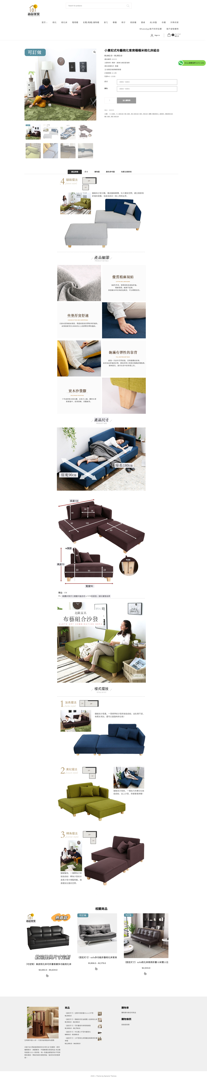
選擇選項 (47, 976)
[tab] (75, 172)
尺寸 (106, 82)
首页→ (45, 22)
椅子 (123, 22)
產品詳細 (74, 172)
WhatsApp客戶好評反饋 (151, 29)
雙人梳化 (107, 117)
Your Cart (178, 34)
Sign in (157, 35)
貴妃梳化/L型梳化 (158, 114)
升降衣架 (174, 22)
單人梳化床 (135, 114)
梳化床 (64, 22)
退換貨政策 (125, 1025)
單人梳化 (127, 114)
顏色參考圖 (110, 172)
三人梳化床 (120, 114)
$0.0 (177, 36)
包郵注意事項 (126, 172)
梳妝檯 (133, 22)
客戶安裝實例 (172, 29)
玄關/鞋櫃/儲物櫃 (91, 22)
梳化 (54, 22)
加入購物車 (126, 100)
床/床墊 (153, 22)
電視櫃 (75, 22)
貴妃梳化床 (169, 114)
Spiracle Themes (110, 1076)
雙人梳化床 (115, 117)
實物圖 (97, 172)
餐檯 (115, 22)
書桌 (143, 22)
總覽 (150, 114)
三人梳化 (112, 114)
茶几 (106, 22)
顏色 (106, 88)
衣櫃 (164, 22)
